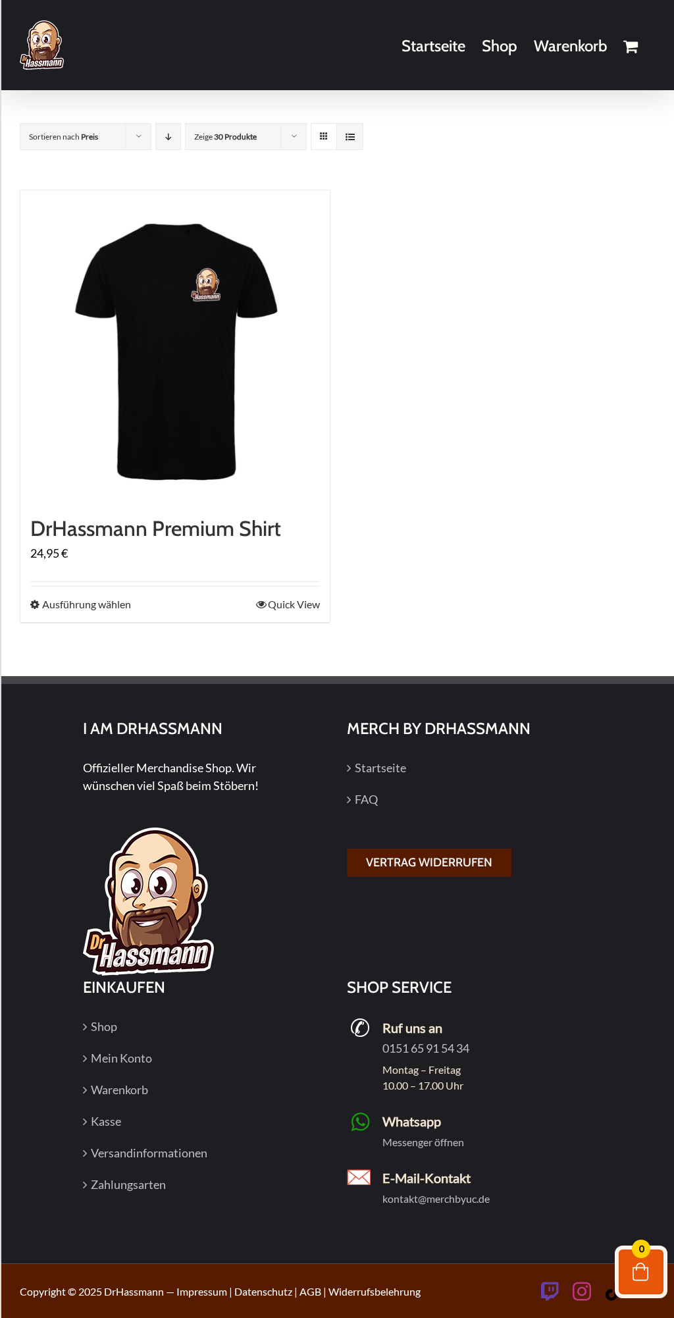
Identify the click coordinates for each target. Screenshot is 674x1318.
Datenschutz (263, 1291)
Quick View (294, 604)
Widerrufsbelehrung (374, 1291)
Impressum (201, 1291)
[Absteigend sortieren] (168, 136)
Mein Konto (121, 1058)
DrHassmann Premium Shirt (155, 528)
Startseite (380, 767)
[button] (29, 1289)
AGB (310, 1291)
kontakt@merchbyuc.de (436, 1198)
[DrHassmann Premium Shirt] (175, 345)
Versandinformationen (149, 1153)
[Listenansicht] (350, 136)
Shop (104, 1026)
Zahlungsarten (128, 1184)
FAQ (366, 799)
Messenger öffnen (423, 1142)
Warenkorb (119, 1089)
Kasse (106, 1121)
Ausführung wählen (86, 604)
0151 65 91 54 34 (425, 1048)
